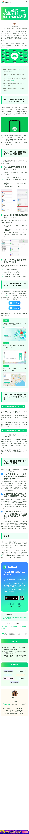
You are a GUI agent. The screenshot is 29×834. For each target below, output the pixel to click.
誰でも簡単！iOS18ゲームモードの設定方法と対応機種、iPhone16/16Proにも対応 (15, 656)
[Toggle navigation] (26, 2)
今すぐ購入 (15, 303)
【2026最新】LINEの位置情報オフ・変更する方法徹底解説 (14, 627)
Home (10, 624)
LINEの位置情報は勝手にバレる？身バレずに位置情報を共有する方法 (14, 617)
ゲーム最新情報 (14, 682)
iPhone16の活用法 (8, 671)
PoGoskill (7, 295)
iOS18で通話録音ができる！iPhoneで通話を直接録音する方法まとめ (15, 652)
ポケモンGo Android (8, 678)
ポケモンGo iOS (8, 675)
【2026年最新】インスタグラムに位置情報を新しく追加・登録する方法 (15, 648)
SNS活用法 (24, 28)
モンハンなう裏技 (21, 675)
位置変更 (21, 671)
